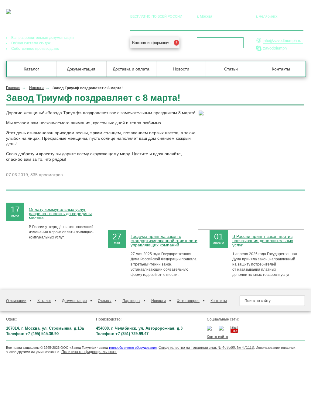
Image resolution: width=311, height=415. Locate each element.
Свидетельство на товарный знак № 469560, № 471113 (206, 347)
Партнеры (131, 301)
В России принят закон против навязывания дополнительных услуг (262, 240)
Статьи (231, 69)
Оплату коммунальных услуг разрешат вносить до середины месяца (60, 213)
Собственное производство (35, 48)
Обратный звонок (218, 43)
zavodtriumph (275, 48)
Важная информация (151, 42)
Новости (181, 69)
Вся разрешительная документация (42, 38)
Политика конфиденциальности (89, 352)
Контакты (281, 69)
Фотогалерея (188, 301)
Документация (81, 69)
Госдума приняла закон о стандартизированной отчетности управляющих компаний (164, 240)
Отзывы (104, 301)
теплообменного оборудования (133, 347)
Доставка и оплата (131, 69)
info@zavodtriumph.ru (282, 40)
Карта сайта (217, 337)
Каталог (31, 69)
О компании (16, 301)
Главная (13, 88)
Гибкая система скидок (30, 43)
